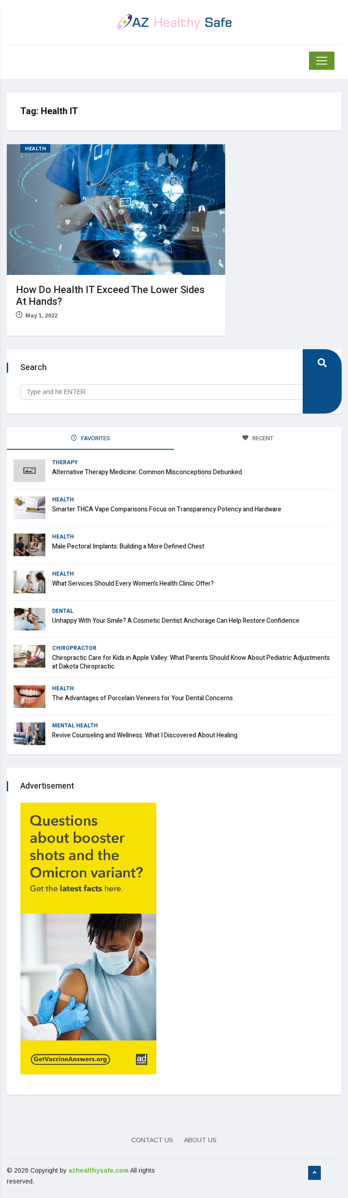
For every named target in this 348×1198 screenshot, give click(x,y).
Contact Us (152, 1140)
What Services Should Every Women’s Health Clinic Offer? (133, 583)
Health (35, 149)
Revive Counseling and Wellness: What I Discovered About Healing (144, 735)
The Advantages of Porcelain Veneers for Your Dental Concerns (142, 698)
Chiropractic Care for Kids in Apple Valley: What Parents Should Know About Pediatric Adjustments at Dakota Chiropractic (191, 662)
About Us (200, 1140)
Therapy (65, 462)
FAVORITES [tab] (95, 438)
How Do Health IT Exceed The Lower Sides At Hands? (110, 296)
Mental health (75, 726)
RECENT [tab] (262, 438)
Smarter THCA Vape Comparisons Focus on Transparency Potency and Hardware (166, 509)
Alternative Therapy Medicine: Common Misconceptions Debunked (147, 472)
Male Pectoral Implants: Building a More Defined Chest (128, 546)
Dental (62, 611)
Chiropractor (74, 648)
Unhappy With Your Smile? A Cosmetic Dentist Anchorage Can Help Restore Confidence (176, 620)
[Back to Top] (314, 1173)
